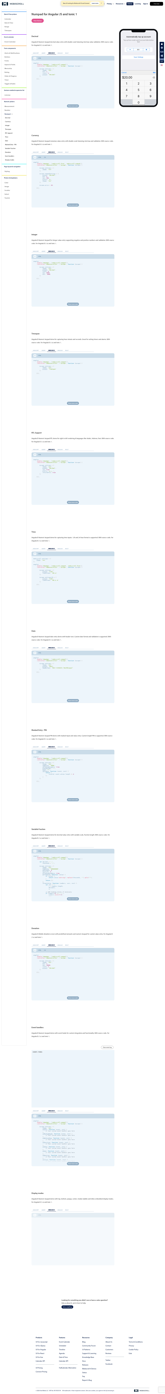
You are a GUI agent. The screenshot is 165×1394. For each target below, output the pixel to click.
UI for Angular (41, 1350)
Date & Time (9, 23)
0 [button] (139, 102)
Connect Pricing (41, 1372)
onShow (45, 1147)
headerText (46, 668)
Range (7, 27)
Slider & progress (11, 76)
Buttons (7, 57)
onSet (44, 1151)
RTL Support (9, 133)
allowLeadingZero (49, 767)
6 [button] (150, 90)
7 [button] (126, 96)
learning (138, 4)
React (67, 53)
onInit (45, 1129)
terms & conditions (136, 1342)
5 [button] (138, 90)
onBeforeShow (47, 1138)
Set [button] (154, 72)
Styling (7, 171)
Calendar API (40, 1361)
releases (85, 1365)
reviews (108, 1353)
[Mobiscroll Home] (13, 4)
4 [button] (126, 90)
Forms (7, 61)
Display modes (9, 160)
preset (45, 74)
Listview (7, 95)
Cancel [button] (124, 72)
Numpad (8, 114)
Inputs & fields (10, 65)
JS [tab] (34, 58)
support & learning (89, 1353)
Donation (8, 152)
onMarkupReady (48, 1134)
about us (109, 1342)
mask (44, 770)
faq (83, 1376)
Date (6, 141)
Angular (60, 53)
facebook (109, 1364)
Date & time (63, 1357)
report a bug (87, 1380)
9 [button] (150, 96)
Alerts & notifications (12, 53)
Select (7, 194)
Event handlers (9, 156)
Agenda (62, 1353)
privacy (131, 1346)
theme (44, 70)
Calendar (8, 19)
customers (109, 1350)
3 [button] (150, 83)
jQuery (44, 53)
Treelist (7, 198)
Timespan (8, 30)
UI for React (40, 1353)
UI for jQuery (40, 1346)
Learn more (95, 3)
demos (129, 4)
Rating (7, 72)
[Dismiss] (101, 3)
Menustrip (8, 68)
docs (84, 1361)
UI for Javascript (41, 1342)
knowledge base (88, 1357)
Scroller (7, 190)
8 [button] (139, 96)
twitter (108, 1360)
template (46, 765)
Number (7, 110)
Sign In (145, 4)
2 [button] (138, 83)
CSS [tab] (45, 157)
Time (6, 137)
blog (83, 1342)
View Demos (38, 21)
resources (120, 4)
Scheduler (62, 1346)
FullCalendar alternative (67, 1368)
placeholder (47, 768)
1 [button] (126, 83)
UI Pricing (39, 1368)
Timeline (62, 1350)
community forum (89, 1346)
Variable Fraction (10, 148)
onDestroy (46, 1155)
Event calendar (10, 42)
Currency (8, 121)
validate (46, 771)
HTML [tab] (39, 58)
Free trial (156, 4)
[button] (162, 65)
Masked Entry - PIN (11, 144)
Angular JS (51, 53)
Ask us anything (67, 1307)
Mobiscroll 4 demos (89, 1369)
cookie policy (133, 1350)
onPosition (46, 1142)
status (84, 1372)
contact (108, 1346)
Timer (7, 80)
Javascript (36, 53)
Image (7, 186)
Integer (7, 125)
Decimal (7, 118)
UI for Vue (39, 1357)
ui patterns (86, 1350)
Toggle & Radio (10, 84)
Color (6, 183)
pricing (110, 4)
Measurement (9, 106)
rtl (44, 469)
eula (130, 1353)
